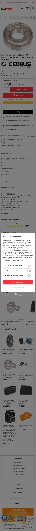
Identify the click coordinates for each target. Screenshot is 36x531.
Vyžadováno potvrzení (18, 287)
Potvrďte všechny (18, 282)
